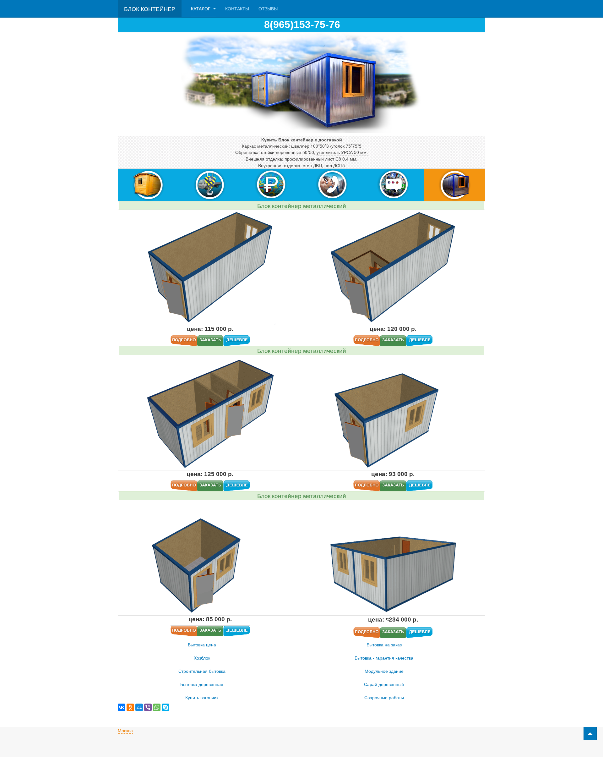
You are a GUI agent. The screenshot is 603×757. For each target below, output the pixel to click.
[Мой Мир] (139, 707)
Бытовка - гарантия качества (384, 658)
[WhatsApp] (156, 707)
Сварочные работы (384, 697)
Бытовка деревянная (201, 684)
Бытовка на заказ (384, 644)
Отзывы (268, 8)
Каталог (201, 8)
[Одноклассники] (130, 707)
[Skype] (165, 707)
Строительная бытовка (201, 671)
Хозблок (202, 658)
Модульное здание (384, 671)
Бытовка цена (202, 644)
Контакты (237, 8)
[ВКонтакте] (121, 707)
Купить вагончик (201, 697)
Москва (125, 730)
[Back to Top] (590, 733)
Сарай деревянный (384, 684)
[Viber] (148, 707)
